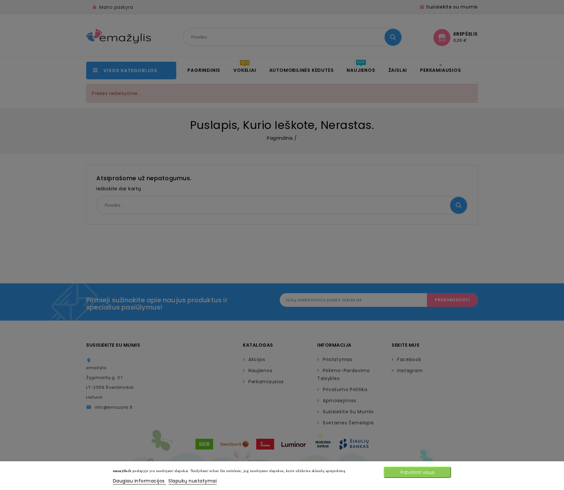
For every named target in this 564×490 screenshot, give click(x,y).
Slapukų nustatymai (192, 481)
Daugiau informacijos (139, 481)
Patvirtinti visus (417, 472)
